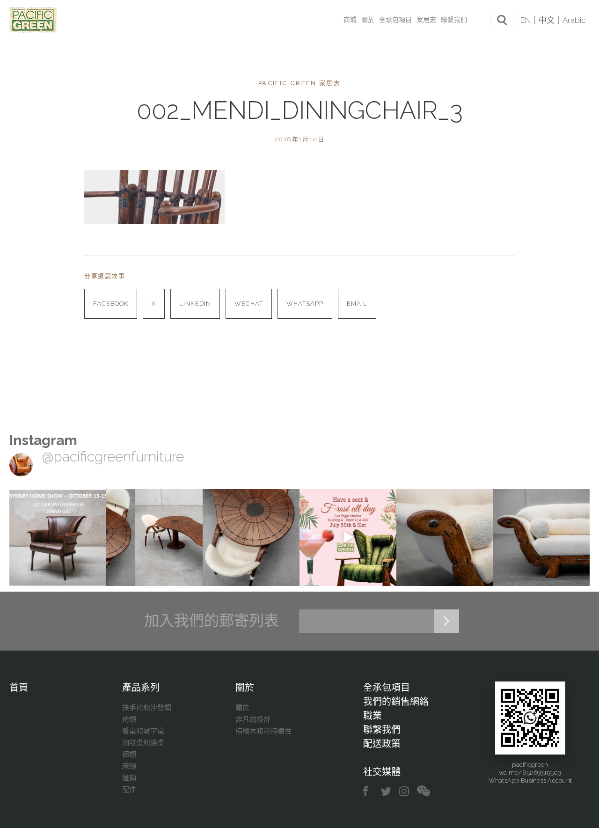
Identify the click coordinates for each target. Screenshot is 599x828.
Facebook (110, 303)
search (502, 20)
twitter (387, 791)
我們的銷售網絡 (396, 701)
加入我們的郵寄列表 (211, 620)
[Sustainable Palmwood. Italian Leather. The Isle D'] (251, 537)
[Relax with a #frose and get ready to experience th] (348, 537)
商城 (350, 19)
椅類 (129, 719)
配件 (129, 789)
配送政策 (382, 743)
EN (525, 20)
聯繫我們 (454, 19)
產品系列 (141, 687)
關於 (367, 19)
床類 (129, 766)
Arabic (574, 20)
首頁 (18, 687)
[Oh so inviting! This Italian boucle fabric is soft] (541, 537)
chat (423, 791)
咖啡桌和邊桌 (143, 743)
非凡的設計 (252, 719)
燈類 (129, 778)
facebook (369, 791)
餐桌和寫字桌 (143, 731)
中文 (547, 20)
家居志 (426, 19)
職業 (372, 715)
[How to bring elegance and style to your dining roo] (154, 537)
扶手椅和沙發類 (146, 707)
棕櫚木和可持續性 (263, 731)
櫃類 (129, 754)
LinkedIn (195, 303)
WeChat (248, 303)
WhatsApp (304, 303)
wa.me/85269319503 (530, 772)
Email (357, 303)
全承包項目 (395, 19)
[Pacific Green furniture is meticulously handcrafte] (444, 537)
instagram (404, 791)
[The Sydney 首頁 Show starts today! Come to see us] (57, 537)
